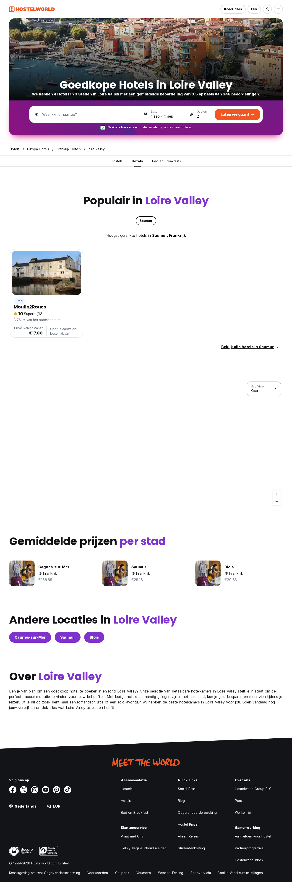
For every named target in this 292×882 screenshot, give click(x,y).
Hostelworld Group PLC (253, 789)
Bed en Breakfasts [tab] (166, 161)
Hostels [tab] (117, 161)
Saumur (67, 637)
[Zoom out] (277, 501)
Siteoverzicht (200, 873)
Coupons (122, 873)
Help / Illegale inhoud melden (144, 848)
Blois (94, 637)
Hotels (126, 801)
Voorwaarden (97, 873)
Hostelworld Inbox (249, 860)
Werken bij (243, 812)
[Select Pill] (267, 9)
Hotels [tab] (137, 161)
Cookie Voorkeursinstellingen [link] (240, 873)
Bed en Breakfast (134, 812)
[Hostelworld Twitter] (23, 789)
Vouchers (143, 873)
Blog (181, 801)
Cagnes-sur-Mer (30, 637)
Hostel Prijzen (188, 824)
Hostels (127, 789)
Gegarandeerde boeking (197, 812)
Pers (238, 801)
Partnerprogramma (249, 848)
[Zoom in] (277, 494)
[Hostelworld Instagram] (34, 789)
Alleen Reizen (188, 836)
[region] (146, 444)
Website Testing (170, 873)
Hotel (19, 301)
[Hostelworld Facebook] (12, 789)
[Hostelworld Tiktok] (67, 789)
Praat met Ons (132, 836)
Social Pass (187, 789)
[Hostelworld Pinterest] (56, 789)
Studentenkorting (191, 848)
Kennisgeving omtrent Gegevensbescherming (44, 873)
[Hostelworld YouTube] (45, 789)
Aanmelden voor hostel (253, 836)
